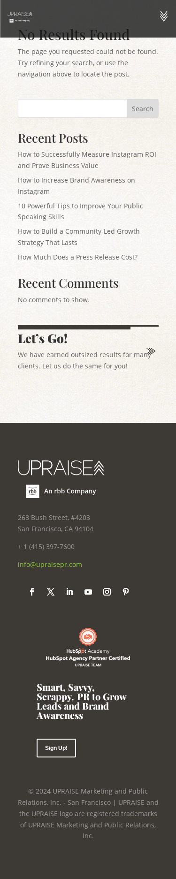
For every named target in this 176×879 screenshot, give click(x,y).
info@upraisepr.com (50, 564)
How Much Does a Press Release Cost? (78, 256)
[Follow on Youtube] (88, 591)
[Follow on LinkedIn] (69, 591)
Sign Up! (56, 748)
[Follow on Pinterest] (125, 591)
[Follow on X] (50, 591)
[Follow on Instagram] (107, 591)
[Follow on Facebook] (31, 591)
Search (142, 108)
